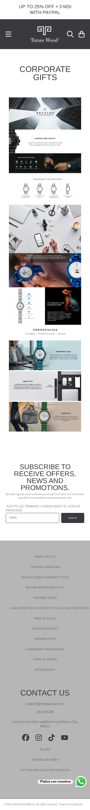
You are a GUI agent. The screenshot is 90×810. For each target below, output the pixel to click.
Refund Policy (45, 670)
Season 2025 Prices (45, 628)
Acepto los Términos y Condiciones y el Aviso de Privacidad (43, 508)
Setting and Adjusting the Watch (45, 770)
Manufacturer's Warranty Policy (45, 577)
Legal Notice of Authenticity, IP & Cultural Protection (49, 608)
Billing (45, 749)
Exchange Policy (45, 598)
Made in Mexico (45, 618)
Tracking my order (45, 760)
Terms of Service (45, 659)
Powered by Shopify (70, 804)
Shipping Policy (45, 639)
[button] (8, 34)
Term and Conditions (45, 567)
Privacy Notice (45, 557)
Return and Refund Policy (45, 587)
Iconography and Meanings (45, 649)
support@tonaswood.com (45, 703)
